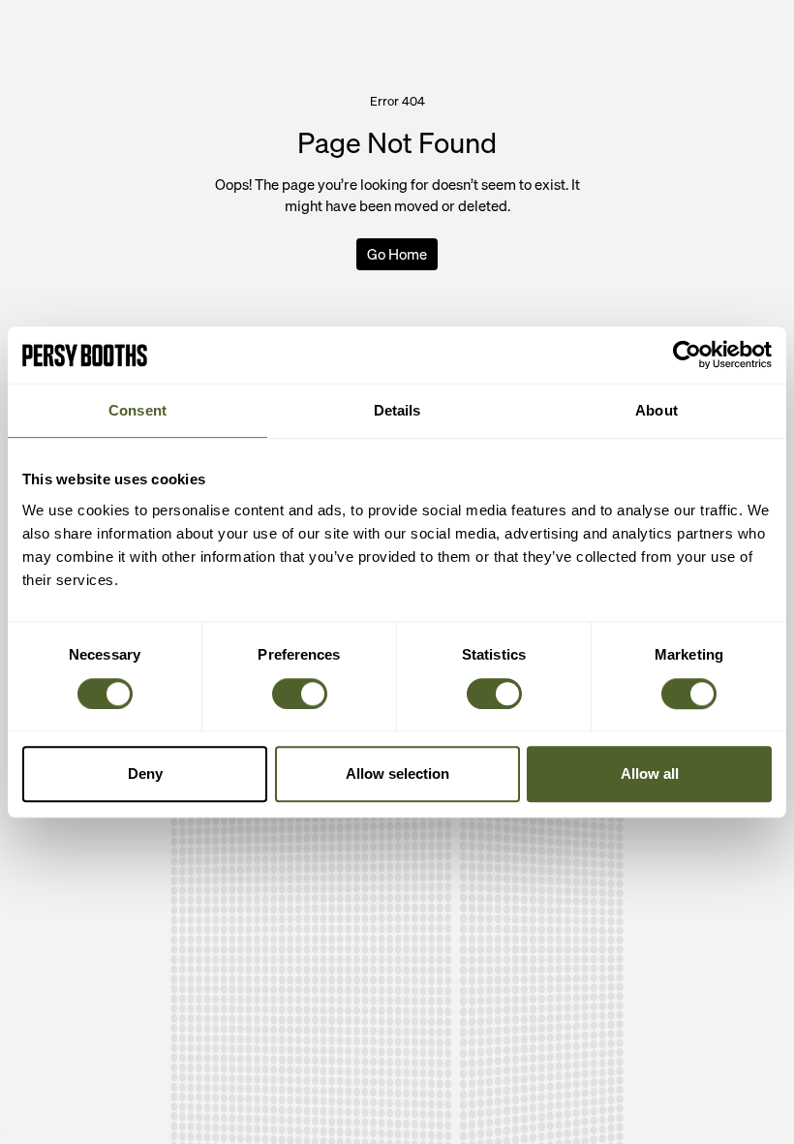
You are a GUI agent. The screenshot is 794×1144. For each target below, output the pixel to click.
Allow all (650, 773)
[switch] (299, 693)
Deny (145, 773)
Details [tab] (397, 411)
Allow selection (397, 773)
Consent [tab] (137, 411)
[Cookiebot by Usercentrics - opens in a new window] (687, 355)
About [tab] (656, 411)
